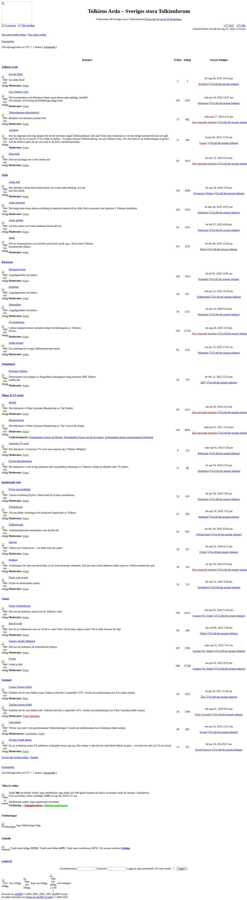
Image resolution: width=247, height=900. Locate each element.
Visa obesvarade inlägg (13, 34)
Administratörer (33, 805)
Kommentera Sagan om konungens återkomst (129, 437)
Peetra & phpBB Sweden (39, 897)
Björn (203, 249)
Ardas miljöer (16, 220)
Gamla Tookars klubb (20, 687)
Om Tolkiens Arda (18, 91)
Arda (5, 174)
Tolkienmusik (16, 524)
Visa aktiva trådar (37, 34)
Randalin (203, 279)
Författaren (8, 364)
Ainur (26, 85)
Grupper (7, 679)
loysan (203, 732)
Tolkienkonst (16, 507)
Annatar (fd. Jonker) (203, 615)
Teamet (34, 757)
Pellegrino (203, 103)
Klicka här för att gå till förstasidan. (163, 19)
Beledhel (203, 84)
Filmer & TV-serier (13, 395)
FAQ (231, 25)
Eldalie (203, 552)
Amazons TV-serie (19, 443)
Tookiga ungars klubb (20, 704)
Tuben (203, 633)
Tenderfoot (203, 471)
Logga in (11, 25)
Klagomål (14, 153)
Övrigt (12, 658)
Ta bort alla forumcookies (14, 757)
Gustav (203, 143)
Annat (5, 598)
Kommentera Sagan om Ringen (46, 437)
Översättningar (16, 322)
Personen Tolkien (18, 371)
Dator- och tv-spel (18, 577)
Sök (243, 25)
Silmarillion (15, 304)
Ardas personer (17, 202)
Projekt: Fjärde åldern (20, 739)
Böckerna (7, 262)
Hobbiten (14, 287)
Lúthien (125, 848)
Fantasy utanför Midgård (22, 641)
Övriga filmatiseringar (20, 461)
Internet (13, 542)
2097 (203, 382)
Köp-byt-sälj (15, 623)
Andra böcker (16, 342)
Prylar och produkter (20, 489)
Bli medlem (28, 25)
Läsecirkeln (15, 722)
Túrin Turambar (31, 716)
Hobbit (12, 402)
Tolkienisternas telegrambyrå (24, 112)
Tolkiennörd (203, 296)
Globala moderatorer (56, 805)
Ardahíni (13, 130)
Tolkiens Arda (10, 66)
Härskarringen (16, 420)
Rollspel (13, 559)
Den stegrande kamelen (204, 122)
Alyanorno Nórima (203, 193)
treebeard (203, 516)
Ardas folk (14, 182)
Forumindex (8, 41)
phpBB (19, 894)
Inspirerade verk (11, 482)
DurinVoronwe (203, 749)
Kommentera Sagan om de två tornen (84, 437)
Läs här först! (16, 74)
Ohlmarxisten (203, 534)
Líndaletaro (31, 733)
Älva (25, 698)
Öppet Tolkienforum (19, 605)
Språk (12, 237)
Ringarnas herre (17, 269)
